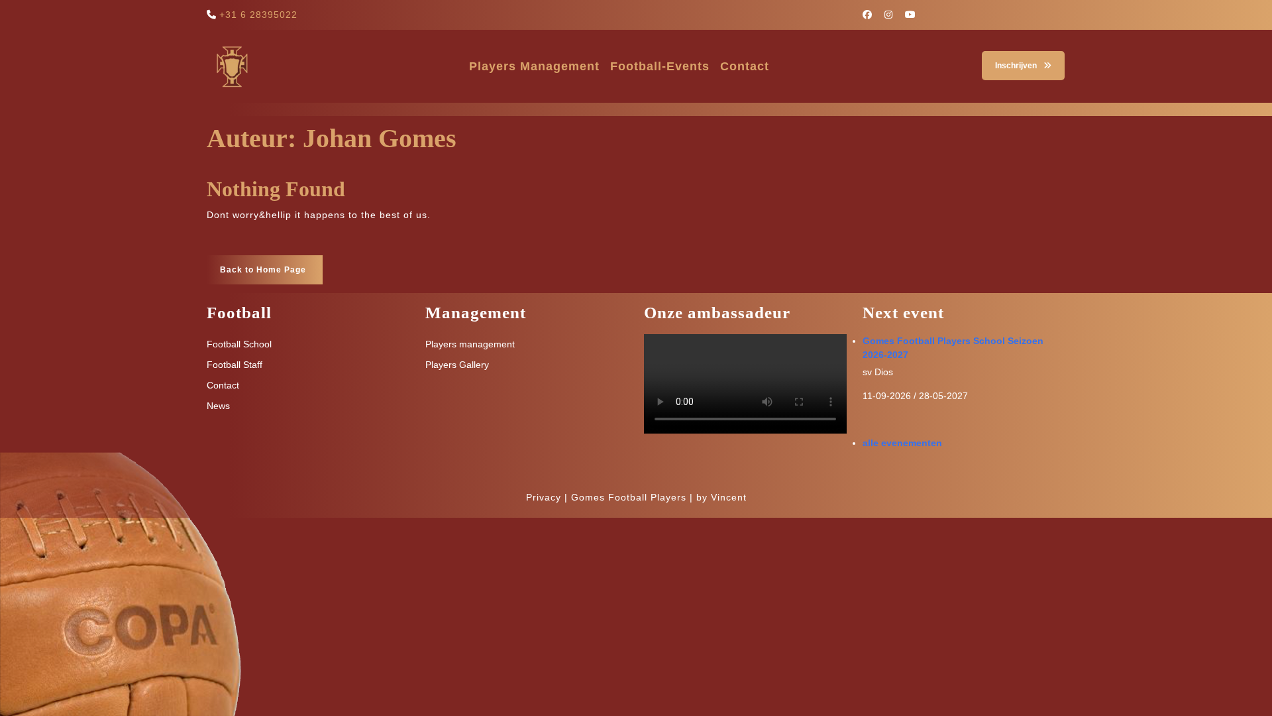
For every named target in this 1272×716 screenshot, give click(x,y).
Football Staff (234, 364)
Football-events (660, 66)
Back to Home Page (256, 264)
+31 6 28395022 (258, 14)
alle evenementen (902, 443)
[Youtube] (915, 14)
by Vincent (721, 497)
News (218, 405)
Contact (744, 66)
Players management (534, 66)
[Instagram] (893, 14)
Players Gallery (457, 364)
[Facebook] (872, 14)
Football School (239, 344)
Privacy (543, 497)
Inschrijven (1009, 60)
